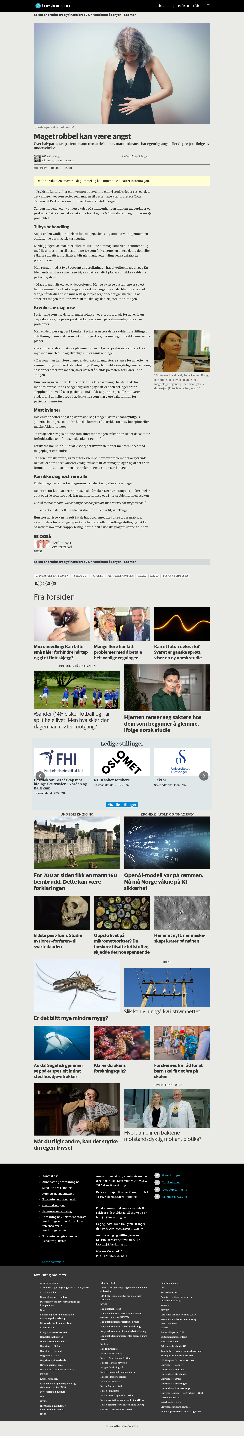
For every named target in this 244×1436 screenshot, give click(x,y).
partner (97, 575)
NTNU (103, 1304)
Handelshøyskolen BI (51, 1337)
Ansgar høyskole (49, 1283)
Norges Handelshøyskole (113, 1362)
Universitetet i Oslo (171, 1378)
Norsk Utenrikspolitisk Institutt (117, 1395)
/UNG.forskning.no (174, 1189)
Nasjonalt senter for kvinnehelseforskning (123, 1331)
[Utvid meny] (208, 6)
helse (142, 575)
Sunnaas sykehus (170, 1341)
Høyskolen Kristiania (51, 1365)
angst (154, 575)
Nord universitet (109, 1348)
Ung (171, 6)
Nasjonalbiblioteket (110, 1308)
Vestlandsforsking (170, 1397)
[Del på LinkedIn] (48, 583)
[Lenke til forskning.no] (91, 4)
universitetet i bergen (52, 575)
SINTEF (165, 1310)
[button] (40, 776)
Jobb (196, 6)
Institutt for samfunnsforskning (57, 1369)
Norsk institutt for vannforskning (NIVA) (122, 1404)
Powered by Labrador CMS (122, 1426)
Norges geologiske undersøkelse (117, 1372)
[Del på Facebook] (36, 583)
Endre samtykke (53, 1262)
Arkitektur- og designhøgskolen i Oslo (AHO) (64, 1287)
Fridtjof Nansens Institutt (53, 1332)
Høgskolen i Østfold (51, 1351)
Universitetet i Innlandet (174, 1374)
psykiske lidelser (175, 575)
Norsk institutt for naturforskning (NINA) (122, 1400)
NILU (43, 1414)
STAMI (164, 1327)
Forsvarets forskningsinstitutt (56, 1323)
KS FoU (44, 1374)
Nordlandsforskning (111, 1353)
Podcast (183, 6)
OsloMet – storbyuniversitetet (116, 1409)
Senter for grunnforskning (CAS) (178, 1314)
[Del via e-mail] (54, 583)
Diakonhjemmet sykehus (53, 1297)
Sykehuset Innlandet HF (173, 1346)
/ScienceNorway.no (174, 1196)
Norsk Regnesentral (111, 1386)
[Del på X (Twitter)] (42, 583)
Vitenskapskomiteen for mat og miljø (181, 1411)
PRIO (163, 1287)
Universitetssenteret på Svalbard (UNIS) (182, 1393)
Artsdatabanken (48, 1292)
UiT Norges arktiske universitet (177, 1360)
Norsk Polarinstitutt (111, 1381)
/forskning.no (171, 1182)
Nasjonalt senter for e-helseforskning (120, 1326)
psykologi (80, 575)
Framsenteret (47, 1327)
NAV (42, 1396)
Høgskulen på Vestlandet (53, 1360)
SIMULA (165, 1305)
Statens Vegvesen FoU (172, 1332)
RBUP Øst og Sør (169, 1292)
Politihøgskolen (169, 1283)
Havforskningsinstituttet (53, 1341)
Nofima (104, 1344)
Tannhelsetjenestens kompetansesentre (182, 1351)
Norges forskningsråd (112, 1367)
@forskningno (171, 1175)
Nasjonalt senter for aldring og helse (119, 1321)
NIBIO (43, 1401)
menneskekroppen (121, 575)
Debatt (160, 6)
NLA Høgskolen (108, 1283)
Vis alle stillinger (122, 805)
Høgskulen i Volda (49, 1355)
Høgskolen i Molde (50, 1346)
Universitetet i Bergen (172, 1369)
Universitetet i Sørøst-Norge (175, 1388)
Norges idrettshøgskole (113, 1376)
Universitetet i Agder (172, 1365)
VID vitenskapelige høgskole (176, 1406)
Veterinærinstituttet (171, 1402)
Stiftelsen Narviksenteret (174, 1337)
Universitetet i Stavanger (174, 1383)
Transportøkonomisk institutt (177, 1355)
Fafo (42, 1310)
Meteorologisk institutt (52, 1391)
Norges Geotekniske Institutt (115, 1358)
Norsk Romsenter (109, 1390)
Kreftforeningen (49, 1378)
